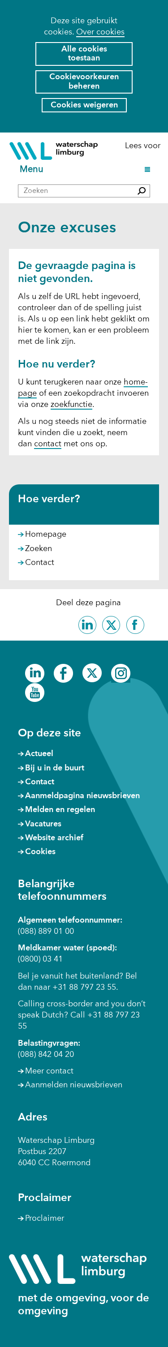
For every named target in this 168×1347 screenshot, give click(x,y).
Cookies (40, 852)
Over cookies (100, 32)
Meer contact (49, 1071)
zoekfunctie (71, 405)
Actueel (39, 754)
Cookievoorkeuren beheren (84, 81)
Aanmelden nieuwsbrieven (73, 1085)
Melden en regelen (60, 810)
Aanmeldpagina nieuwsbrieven (82, 796)
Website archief (54, 838)
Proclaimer (44, 1218)
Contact (39, 563)
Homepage (45, 534)
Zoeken (38, 549)
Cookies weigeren (84, 105)
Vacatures (43, 824)
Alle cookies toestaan (84, 54)
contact (47, 444)
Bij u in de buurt (54, 768)
